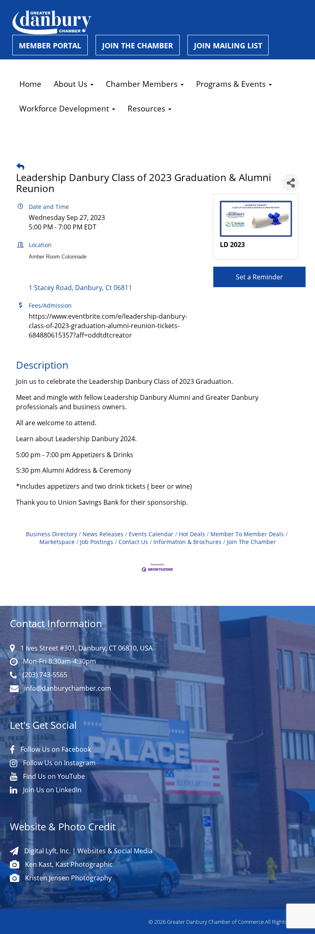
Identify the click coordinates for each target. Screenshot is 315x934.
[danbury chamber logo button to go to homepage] (160, 22)
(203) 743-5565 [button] (44, 674)
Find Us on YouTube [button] (53, 776)
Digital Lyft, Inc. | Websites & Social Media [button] (88, 850)
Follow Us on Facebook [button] (55, 749)
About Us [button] (71, 83)
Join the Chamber (137, 45)
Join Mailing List (228, 45)
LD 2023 (232, 244)
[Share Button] (290, 183)
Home (30, 83)
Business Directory (51, 534)
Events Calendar (151, 534)
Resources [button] (147, 108)
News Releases (102, 534)
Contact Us (133, 542)
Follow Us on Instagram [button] (58, 762)
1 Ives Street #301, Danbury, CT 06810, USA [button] (86, 648)
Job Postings (96, 542)
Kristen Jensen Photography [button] (67, 877)
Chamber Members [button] (143, 83)
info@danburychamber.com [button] (67, 688)
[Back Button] (20, 166)
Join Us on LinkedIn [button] (51, 789)
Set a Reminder (259, 276)
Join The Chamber (251, 542)
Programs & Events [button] (232, 83)
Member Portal (50, 45)
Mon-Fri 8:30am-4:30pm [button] (58, 661)
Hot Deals (192, 534)
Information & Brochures (187, 542)
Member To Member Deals (247, 534)
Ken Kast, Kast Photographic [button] (68, 864)
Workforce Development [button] (65, 108)
